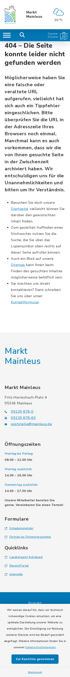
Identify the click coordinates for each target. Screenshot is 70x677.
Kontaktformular (25, 302)
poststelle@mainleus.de (31, 424)
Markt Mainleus (34, 14)
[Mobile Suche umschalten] (22, 35)
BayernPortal (19, 566)
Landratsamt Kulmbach (26, 557)
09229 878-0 (22, 411)
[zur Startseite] (10, 14)
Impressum (35, 672)
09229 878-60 (23, 417)
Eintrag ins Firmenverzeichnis (30, 537)
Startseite (19, 208)
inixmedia (16, 574)
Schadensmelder (21, 528)
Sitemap (18, 265)
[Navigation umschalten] (7, 35)
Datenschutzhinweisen (40, 647)
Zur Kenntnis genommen (35, 659)
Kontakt (35, 603)
